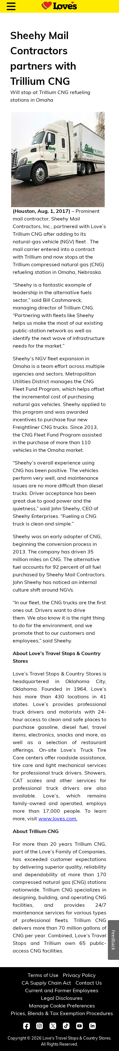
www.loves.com (57, 818)
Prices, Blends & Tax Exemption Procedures (62, 1013)
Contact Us (89, 982)
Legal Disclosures (62, 997)
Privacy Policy (79, 975)
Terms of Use (43, 975)
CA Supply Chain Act (46, 982)
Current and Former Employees (61, 990)
